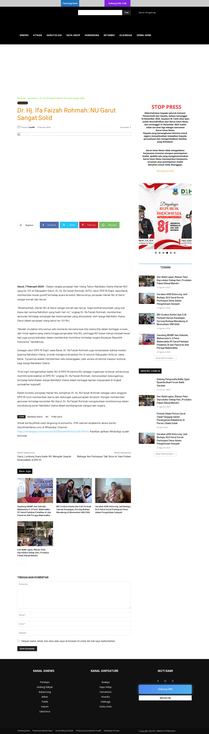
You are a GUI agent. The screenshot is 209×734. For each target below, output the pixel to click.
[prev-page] (19, 563)
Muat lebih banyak (164, 358)
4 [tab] (167, 253)
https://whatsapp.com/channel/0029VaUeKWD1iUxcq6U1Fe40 (52, 431)
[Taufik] (19, 127)
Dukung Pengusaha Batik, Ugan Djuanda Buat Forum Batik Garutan (173, 382)
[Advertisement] (104, 69)
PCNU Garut (57, 416)
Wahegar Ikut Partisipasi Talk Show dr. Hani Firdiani (104, 456)
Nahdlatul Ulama (34, 416)
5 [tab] (171, 253)
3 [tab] (163, 253)
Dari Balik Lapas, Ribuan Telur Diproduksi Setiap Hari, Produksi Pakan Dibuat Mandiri (33, 552)
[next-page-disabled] (25, 563)
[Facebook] (158, 681)
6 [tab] (175, 253)
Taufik (31, 127)
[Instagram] (165, 681)
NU (47, 416)
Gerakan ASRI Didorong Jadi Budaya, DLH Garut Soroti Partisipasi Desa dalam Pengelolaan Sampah (113, 509)
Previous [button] (142, 216)
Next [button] (188, 216)
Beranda (21, 98)
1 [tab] (156, 253)
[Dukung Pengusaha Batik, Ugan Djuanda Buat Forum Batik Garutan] (147, 383)
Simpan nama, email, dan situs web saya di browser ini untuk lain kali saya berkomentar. (68, 641)
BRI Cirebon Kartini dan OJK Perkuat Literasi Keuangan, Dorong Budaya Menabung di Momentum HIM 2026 (73, 509)
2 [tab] (160, 253)
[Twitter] (173, 681)
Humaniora (32, 98)
